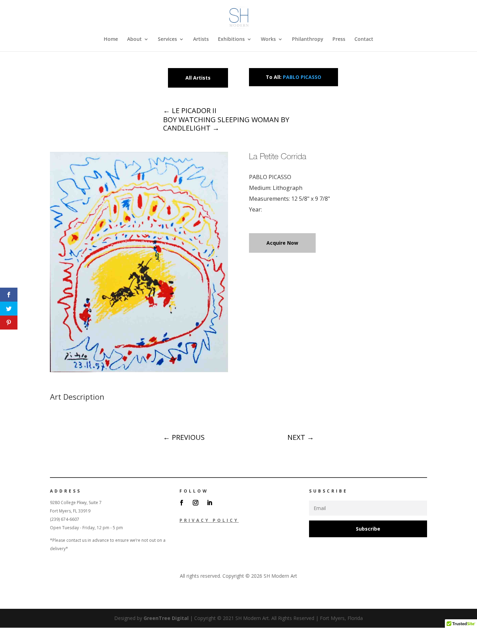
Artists (201, 39)
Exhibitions (231, 39)
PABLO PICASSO (302, 77)
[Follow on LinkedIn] (209, 502)
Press (338, 39)
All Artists (198, 77)
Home (111, 39)
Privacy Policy (209, 520)
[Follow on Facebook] (181, 502)
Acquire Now (282, 242)
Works (268, 39)
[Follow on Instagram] (195, 502)
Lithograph (287, 188)
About (134, 39)
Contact (363, 39)
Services (167, 39)
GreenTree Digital (166, 618)
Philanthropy (307, 39)
